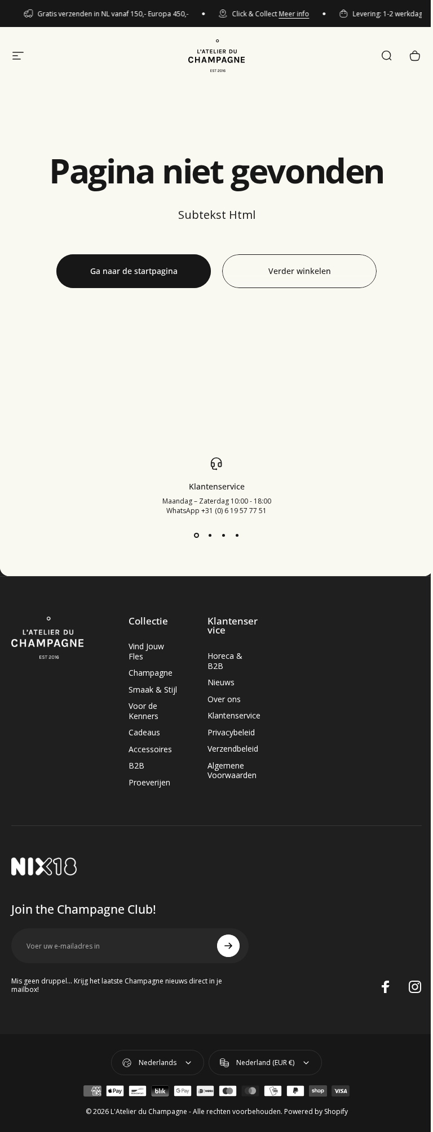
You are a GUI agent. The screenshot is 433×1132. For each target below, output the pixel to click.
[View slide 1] (196, 535)
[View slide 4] (237, 535)
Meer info (289, 14)
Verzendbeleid (232, 749)
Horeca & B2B (224, 661)
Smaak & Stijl (153, 690)
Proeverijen (149, 783)
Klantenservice (233, 716)
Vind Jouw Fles (146, 651)
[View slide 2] (209, 535)
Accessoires (150, 749)
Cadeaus (144, 732)
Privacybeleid (231, 732)
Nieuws (221, 682)
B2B (136, 766)
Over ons (224, 699)
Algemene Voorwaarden (232, 770)
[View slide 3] (223, 535)
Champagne (151, 673)
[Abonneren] (228, 946)
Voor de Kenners (143, 711)
